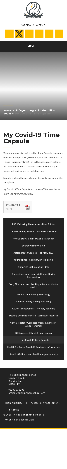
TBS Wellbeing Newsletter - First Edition (33, 224)
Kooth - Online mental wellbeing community (34, 354)
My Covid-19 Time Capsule (33, 113)
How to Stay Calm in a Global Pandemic (33, 238)
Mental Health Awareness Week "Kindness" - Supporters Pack (33, 324)
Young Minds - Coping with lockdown (33, 259)
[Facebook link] (9, 34)
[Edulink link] (49, 34)
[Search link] (59, 34)
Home (7, 110)
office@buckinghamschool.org (26, 392)
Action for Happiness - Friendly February (33, 308)
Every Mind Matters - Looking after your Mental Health (33, 286)
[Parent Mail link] (39, 34)
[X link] (19, 34)
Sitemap (14, 409)
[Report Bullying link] (29, 34)
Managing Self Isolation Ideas (33, 266)
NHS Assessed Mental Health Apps (33, 332)
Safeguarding (24, 110)
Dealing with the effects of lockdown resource (33, 315)
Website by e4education (19, 419)
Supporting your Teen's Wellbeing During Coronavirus (33, 275)
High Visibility (13, 402)
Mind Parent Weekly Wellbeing (33, 294)
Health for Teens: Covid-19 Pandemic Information (33, 347)
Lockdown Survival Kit (33, 245)
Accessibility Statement (45, 402)
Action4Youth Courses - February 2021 (33, 252)
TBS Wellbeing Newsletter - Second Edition (33, 231)
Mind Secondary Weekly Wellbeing (34, 301)
